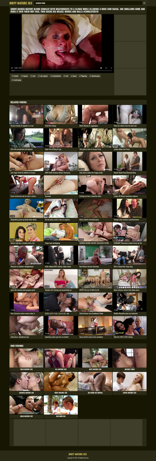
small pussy (17, 80)
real (67, 76)
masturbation (57, 76)
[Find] (144, 3)
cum (34, 76)
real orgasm (44, 76)
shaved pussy (96, 76)
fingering (84, 76)
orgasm (25, 76)
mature (16, 76)
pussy (74, 76)
